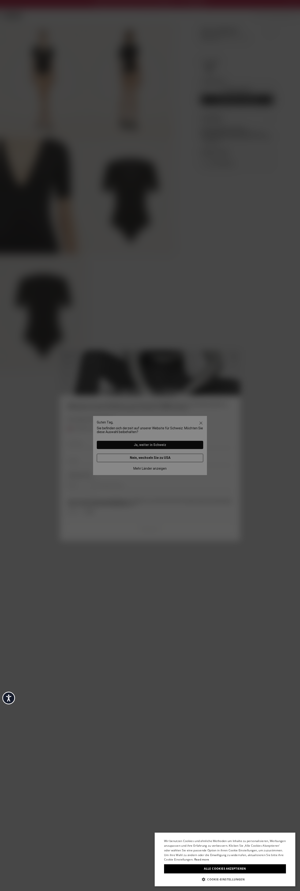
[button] (225, 879)
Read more (201, 859)
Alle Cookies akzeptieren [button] (225, 869)
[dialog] (225, 859)
